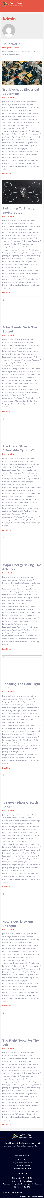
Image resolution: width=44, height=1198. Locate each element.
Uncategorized (7, 48)
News (4, 97)
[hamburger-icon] (40, 9)
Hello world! (11, 44)
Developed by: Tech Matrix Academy (30, 1196)
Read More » (6, 174)
